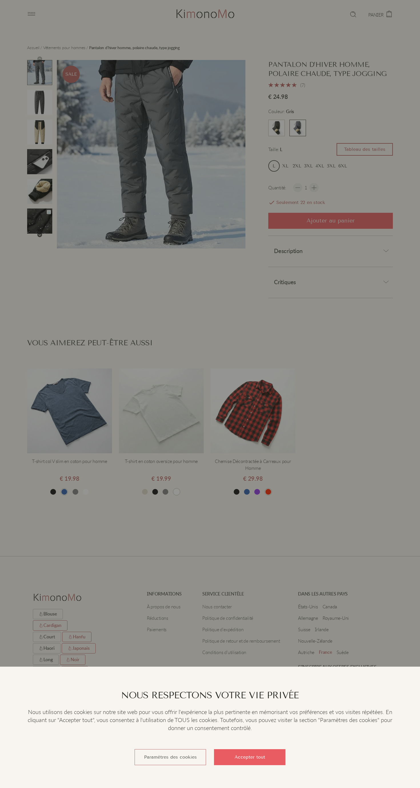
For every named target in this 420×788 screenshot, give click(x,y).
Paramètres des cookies (170, 757)
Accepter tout (250, 757)
